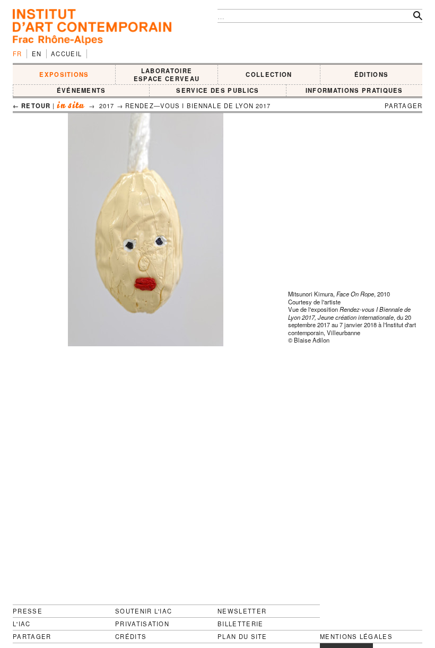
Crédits (130, 637)
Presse (27, 611)
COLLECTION (269, 74)
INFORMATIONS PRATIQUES (354, 90)
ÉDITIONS (371, 74)
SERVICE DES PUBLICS (217, 90)
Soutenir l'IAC (143, 611)
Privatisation (142, 623)
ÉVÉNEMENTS (81, 90)
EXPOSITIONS (64, 74)
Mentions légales (356, 637)
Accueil (66, 53)
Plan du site (242, 637)
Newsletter (242, 611)
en (37, 53)
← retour (31, 105)
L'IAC (22, 623)
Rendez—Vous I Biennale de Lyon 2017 (198, 105)
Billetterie (241, 623)
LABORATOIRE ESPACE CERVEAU (166, 74)
